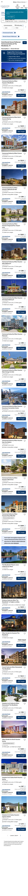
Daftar (22, 7)
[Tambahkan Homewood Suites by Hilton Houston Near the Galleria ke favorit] (24, 441)
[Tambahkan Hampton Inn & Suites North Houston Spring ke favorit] (24, 778)
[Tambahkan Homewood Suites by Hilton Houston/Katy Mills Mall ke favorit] (24, 514)
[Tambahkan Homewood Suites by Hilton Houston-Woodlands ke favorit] (24, 81)
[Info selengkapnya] (25, 90)
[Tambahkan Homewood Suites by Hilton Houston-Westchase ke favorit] (24, 478)
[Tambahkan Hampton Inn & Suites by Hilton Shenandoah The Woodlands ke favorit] (24, 703)
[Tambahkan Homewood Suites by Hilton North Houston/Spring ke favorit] (24, 117)
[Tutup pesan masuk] (26, 10)
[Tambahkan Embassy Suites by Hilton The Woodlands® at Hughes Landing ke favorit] (24, 600)
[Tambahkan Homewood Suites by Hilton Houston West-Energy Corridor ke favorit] (24, 370)
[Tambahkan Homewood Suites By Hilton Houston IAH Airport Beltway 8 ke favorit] (24, 298)
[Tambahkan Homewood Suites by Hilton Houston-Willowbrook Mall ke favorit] (24, 188)
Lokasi (2, 12)
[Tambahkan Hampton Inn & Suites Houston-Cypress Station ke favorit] (24, 815)
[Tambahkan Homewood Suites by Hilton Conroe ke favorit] (24, 153)
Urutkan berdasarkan (8, 25)
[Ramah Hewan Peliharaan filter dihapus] (18, 36)
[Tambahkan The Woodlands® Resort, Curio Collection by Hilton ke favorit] (24, 565)
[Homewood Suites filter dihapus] (15, 33)
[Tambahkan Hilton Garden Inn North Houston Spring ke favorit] (24, 740)
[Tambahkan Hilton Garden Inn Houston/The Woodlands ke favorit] (24, 633)
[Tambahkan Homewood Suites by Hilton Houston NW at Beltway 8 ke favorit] (24, 262)
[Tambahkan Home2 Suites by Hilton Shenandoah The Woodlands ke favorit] (24, 667)
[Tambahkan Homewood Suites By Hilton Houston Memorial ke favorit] (24, 334)
